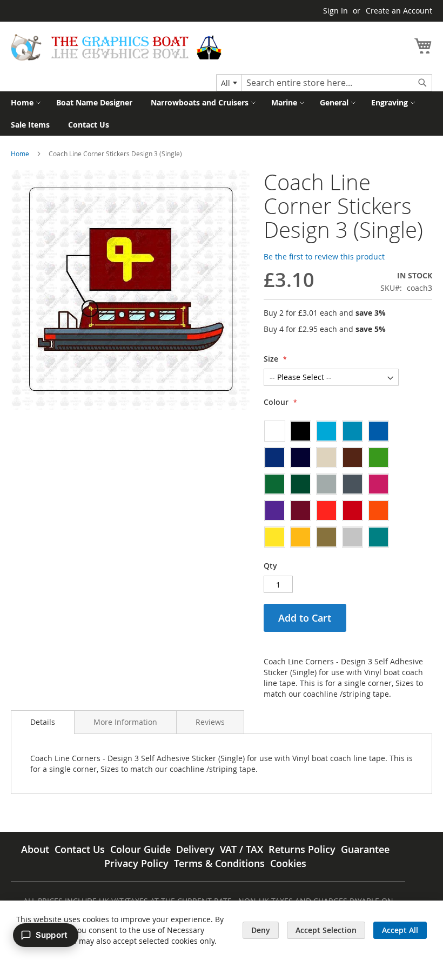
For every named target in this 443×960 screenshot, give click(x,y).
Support (52, 935)
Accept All (400, 930)
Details (42, 722)
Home (20, 153)
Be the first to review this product (324, 256)
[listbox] (331, 483)
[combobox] (229, 83)
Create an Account (399, 10)
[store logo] (116, 47)
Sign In (335, 10)
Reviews (210, 722)
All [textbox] (225, 83)
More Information (125, 722)
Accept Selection (326, 930)
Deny (260, 930)
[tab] (43, 722)
